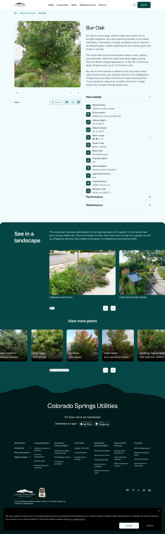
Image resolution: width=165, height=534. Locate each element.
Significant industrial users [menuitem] (101, 472)
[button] (51, 5)
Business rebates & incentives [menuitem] (41, 466)
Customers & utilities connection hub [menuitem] (61, 452)
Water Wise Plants (28, 13)
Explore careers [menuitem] (21, 457)
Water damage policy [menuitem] (142, 448)
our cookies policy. (77, 519)
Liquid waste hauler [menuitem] (101, 460)
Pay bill (145, 5)
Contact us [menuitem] (19, 448)
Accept (129, 526)
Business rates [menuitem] (39, 461)
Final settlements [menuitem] (80, 453)
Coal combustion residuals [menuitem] (120, 458)
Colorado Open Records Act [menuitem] (119, 452)
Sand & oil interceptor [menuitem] (102, 451)
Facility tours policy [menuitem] (141, 459)
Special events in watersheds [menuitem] (140, 465)
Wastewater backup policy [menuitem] (141, 454)
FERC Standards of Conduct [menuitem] (121, 465)
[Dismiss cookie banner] (159, 511)
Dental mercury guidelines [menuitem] (100, 465)
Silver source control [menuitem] (101, 455)
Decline (149, 526)
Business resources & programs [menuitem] (42, 449)
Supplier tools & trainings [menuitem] (80, 458)
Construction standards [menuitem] (59, 463)
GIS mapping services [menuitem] (62, 457)
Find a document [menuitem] (21, 452)
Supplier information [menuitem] (81, 448)
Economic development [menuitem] (39, 456)
